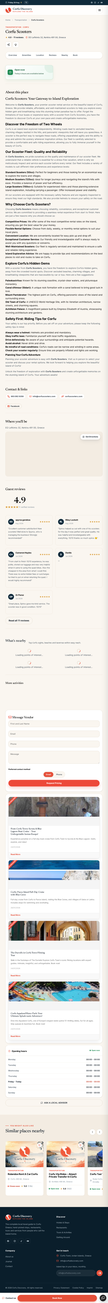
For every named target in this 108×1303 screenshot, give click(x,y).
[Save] (16, 45)
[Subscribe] (100, 1273)
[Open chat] (103, 1298)
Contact (9, 1266)
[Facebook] (92, 3)
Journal (8, 1261)
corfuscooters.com (73, 396)
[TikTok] (98, 3)
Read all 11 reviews (19, 620)
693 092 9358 (17, 396)
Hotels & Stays (62, 1222)
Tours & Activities (64, 1232)
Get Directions (92, 437)
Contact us (11, 1298)
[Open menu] (100, 10)
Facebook (15, 406)
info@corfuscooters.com (44, 396)
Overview (12, 55)
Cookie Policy (78, 1288)
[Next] (100, 1132)
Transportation (21, 20)
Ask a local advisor (55, 1103)
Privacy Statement (62, 1288)
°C (26, 2)
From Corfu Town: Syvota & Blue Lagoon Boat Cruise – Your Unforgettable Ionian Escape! (26, 831)
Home (7, 20)
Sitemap (99, 1288)
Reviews (53, 55)
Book (75, 55)
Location (40, 55)
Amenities (26, 55)
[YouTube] (102, 3)
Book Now (57, 1298)
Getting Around (63, 1237)
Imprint (90, 1288)
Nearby (65, 55)
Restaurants (61, 1227)
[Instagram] (95, 3)
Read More (15, 854)
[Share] (8, 45)
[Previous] (92, 1132)
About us (9, 1256)
